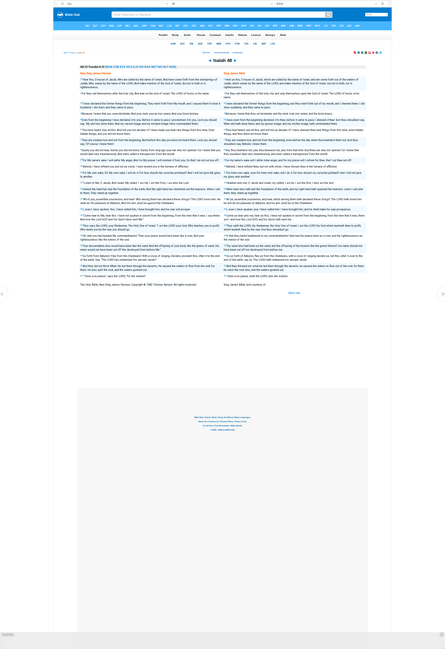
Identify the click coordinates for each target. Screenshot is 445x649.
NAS (147, 66)
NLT (165, 66)
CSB (116, 66)
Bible (66, 53)
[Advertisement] (222, 362)
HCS (129, 66)
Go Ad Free (7, 635)
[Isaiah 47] (4, 302)
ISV (141, 66)
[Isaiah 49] (440, 302)
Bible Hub (294, 293)
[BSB (108, 66)
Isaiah (72, 53)
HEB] (172, 66)
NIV (160, 66)
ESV (123, 66)
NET (154, 66)
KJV (136, 66)
